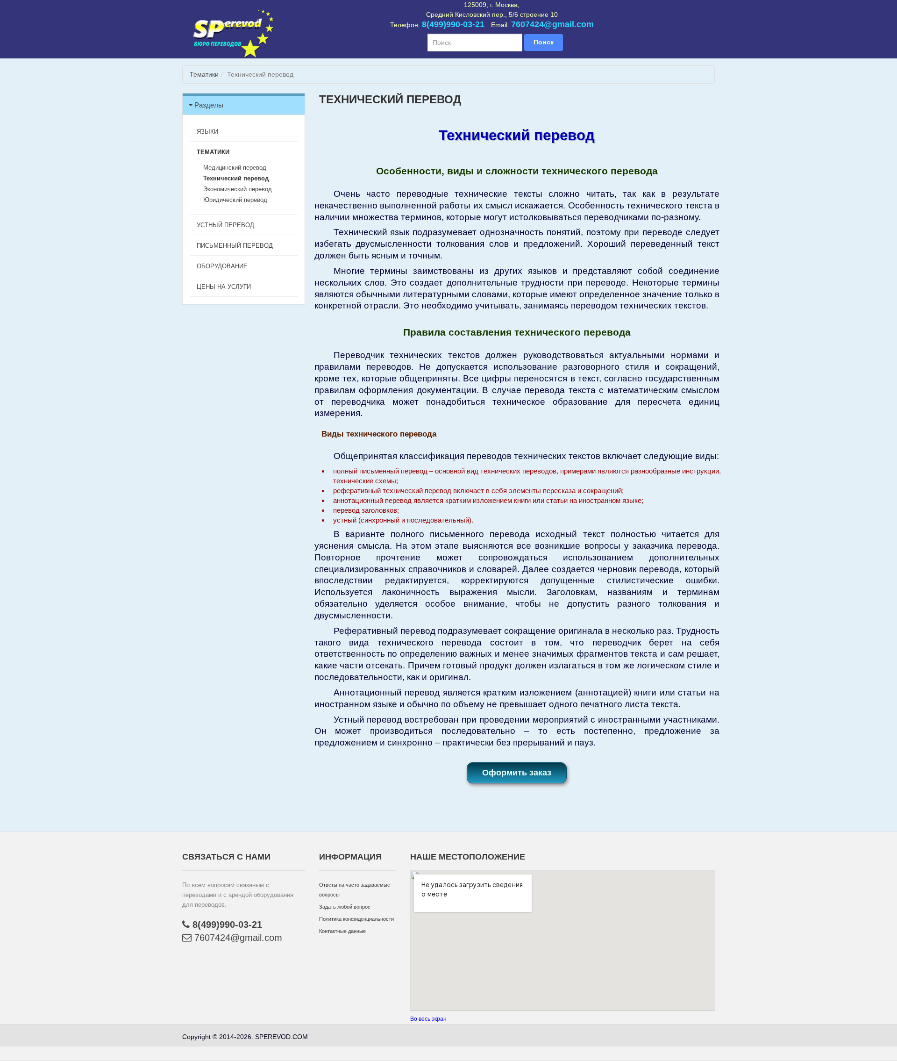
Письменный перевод (235, 245)
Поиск (544, 42)
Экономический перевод (237, 189)
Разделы (208, 105)
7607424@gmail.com (552, 24)
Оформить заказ (516, 772)
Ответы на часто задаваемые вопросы (354, 889)
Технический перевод (236, 178)
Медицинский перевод (234, 167)
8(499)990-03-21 (453, 24)
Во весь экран (428, 1019)
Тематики (204, 74)
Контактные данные (342, 931)
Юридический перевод (235, 199)
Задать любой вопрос (344, 907)
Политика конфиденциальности (356, 919)
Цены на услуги (224, 286)
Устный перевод (225, 225)
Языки (207, 131)
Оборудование (222, 266)
